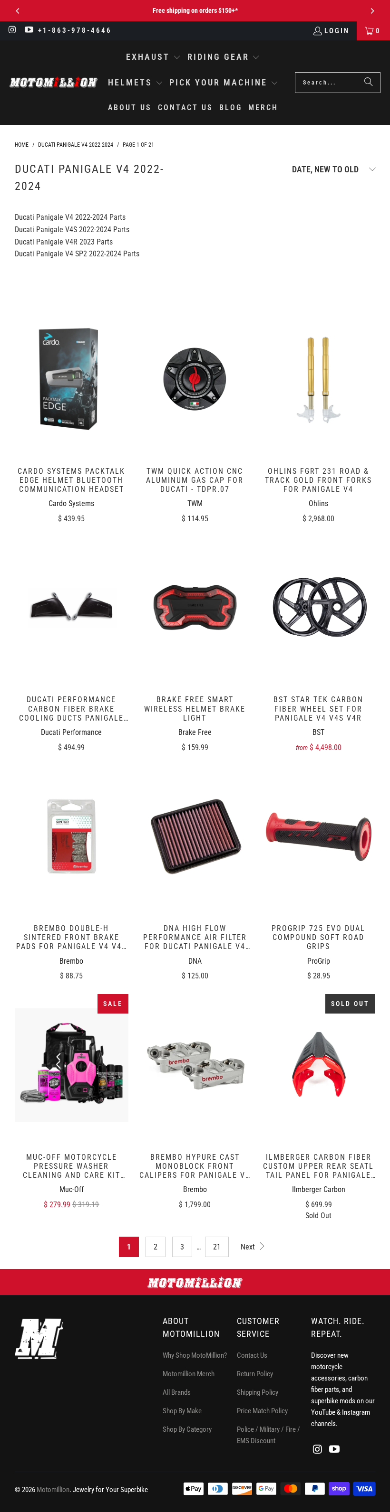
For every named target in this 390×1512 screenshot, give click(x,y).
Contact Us (252, 1355)
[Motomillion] (54, 82)
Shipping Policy (257, 1392)
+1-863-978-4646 (75, 30)
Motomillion (53, 1489)
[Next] (371, 10)
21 (217, 1246)
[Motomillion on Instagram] (12, 31)
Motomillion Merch (188, 1374)
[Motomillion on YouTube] (29, 31)
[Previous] (18, 10)
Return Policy (255, 1374)
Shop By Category (187, 1429)
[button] (153, 58)
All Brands (177, 1392)
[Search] (368, 82)
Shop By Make (182, 1411)
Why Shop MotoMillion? (195, 1355)
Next (249, 1246)
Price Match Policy (262, 1411)
